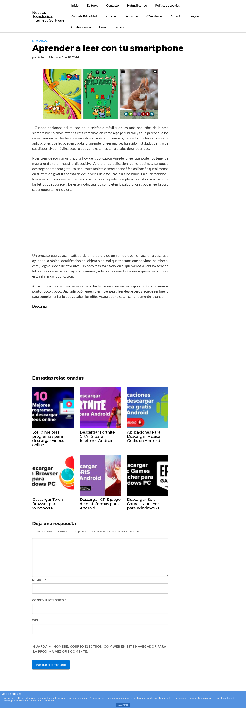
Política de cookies (167, 5)
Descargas (131, 16)
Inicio (75, 5)
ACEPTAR (123, 705)
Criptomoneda (81, 27)
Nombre (39, 580)
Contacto (112, 5)
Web (35, 620)
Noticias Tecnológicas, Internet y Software (48, 16)
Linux (102, 27)
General (120, 27)
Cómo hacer (154, 16)
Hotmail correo (137, 5)
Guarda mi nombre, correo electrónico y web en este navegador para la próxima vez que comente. (99, 648)
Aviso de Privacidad (84, 16)
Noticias (110, 16)
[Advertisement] (100, 224)
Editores (92, 5)
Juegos (194, 16)
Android (176, 16)
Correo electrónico (49, 600)
